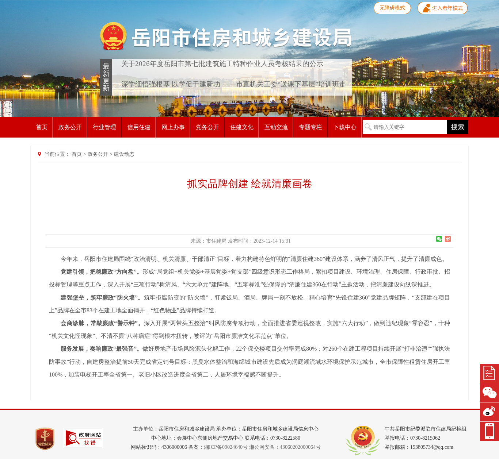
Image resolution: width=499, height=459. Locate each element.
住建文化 (242, 127)
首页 (41, 127)
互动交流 (276, 127)
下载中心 (345, 127)
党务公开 (207, 127)
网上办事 (173, 127)
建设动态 (124, 154)
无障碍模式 (392, 8)
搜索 (457, 127)
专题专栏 (310, 127)
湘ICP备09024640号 (226, 447)
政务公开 (70, 127)
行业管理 (104, 127)
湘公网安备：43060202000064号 (285, 447)
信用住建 (139, 127)
